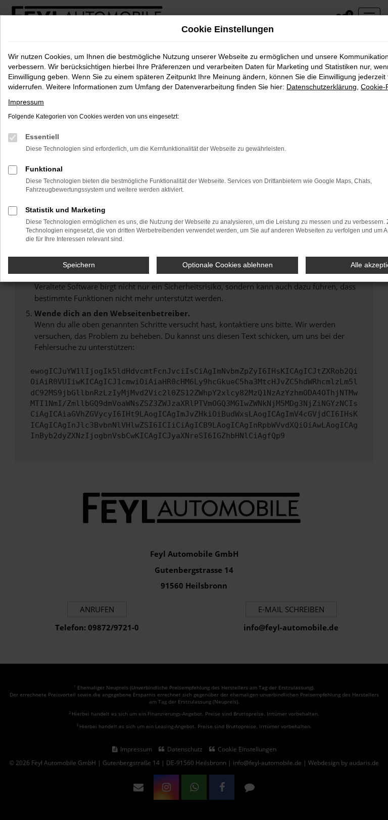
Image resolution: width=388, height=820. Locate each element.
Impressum (26, 102)
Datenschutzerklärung (321, 87)
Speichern (79, 265)
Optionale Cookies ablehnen (227, 265)
